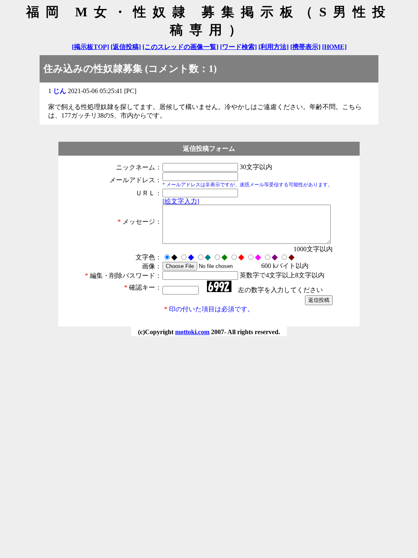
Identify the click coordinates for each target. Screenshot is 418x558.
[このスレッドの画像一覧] (180, 46)
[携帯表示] (305, 46)
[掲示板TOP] (90, 46)
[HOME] (334, 46)
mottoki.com (192, 331)
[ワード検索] (238, 46)
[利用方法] (273, 46)
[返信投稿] (126, 46)
